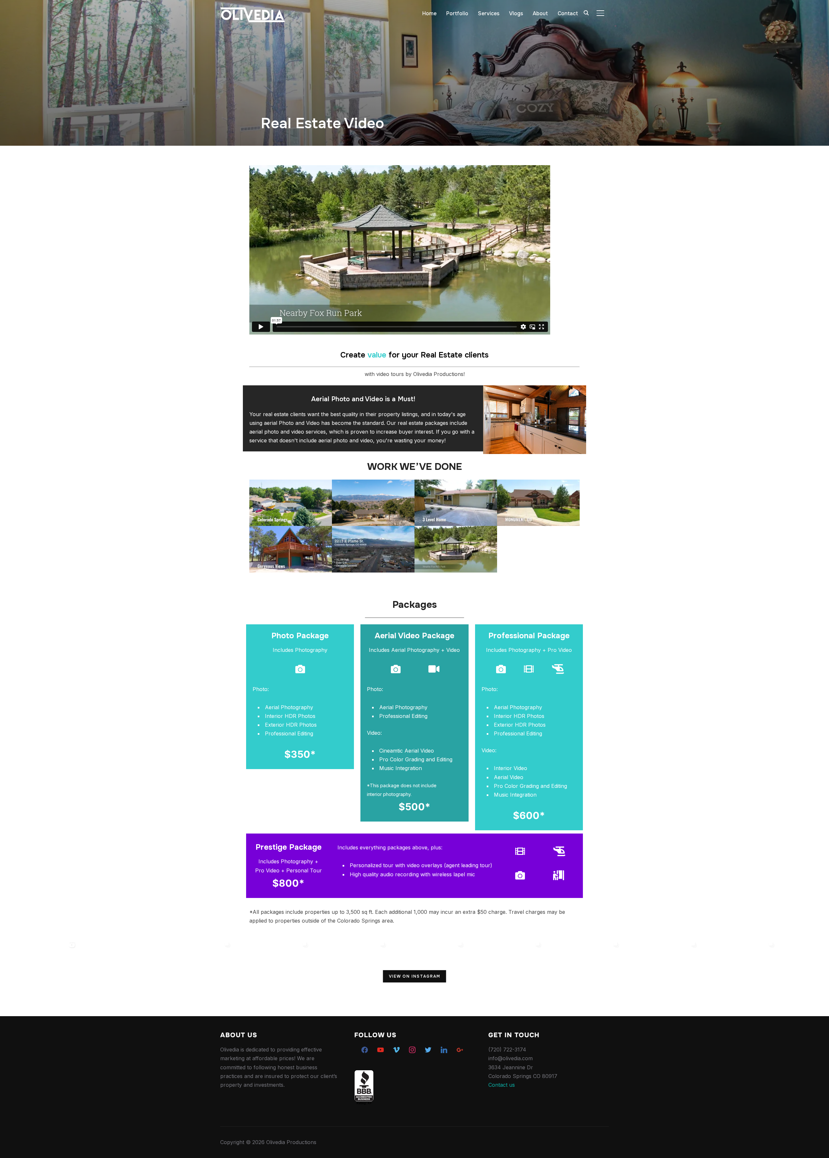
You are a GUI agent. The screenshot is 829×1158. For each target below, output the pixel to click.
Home (429, 13)
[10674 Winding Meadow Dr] (290, 549)
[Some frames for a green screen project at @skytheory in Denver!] (350, 977)
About (540, 13)
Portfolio (457, 13)
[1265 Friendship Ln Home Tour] (290, 503)
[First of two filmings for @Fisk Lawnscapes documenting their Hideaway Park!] (116, 977)
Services (488, 13)
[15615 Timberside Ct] (455, 549)
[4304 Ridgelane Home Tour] (373, 503)
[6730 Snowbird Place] (455, 503)
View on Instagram (414, 976)
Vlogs (516, 13)
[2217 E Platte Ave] (373, 549)
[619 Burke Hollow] (538, 503)
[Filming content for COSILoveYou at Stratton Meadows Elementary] (272, 977)
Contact (568, 13)
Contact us (501, 1085)
